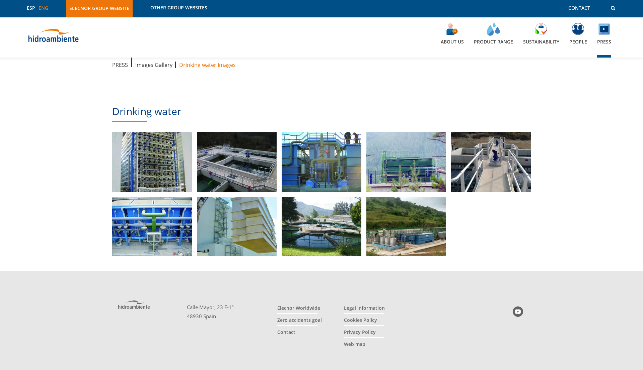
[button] (608, 8)
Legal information (364, 308)
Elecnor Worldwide (298, 308)
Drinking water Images (207, 65)
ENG (43, 8)
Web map (354, 344)
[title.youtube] (518, 311)
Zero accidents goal (299, 320)
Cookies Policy (360, 320)
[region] (321, 37)
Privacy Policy (360, 332)
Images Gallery (153, 65)
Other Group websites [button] (178, 8)
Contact (579, 8)
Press (120, 65)
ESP (31, 8)
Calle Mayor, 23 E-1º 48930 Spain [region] (210, 311)
